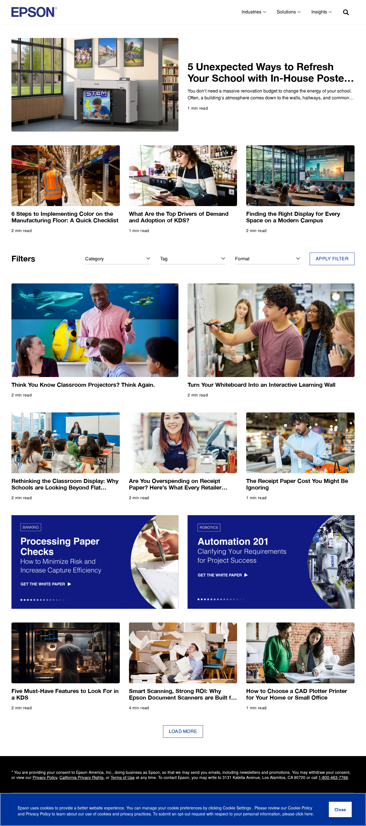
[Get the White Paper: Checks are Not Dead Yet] (94, 562)
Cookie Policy (300, 808)
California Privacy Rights (81, 777)
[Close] (340, 809)
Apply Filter (332, 258)
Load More (183, 731)
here (309, 814)
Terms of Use (123, 777)
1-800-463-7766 (333, 777)
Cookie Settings (237, 808)
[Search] (346, 12)
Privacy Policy (45, 777)
